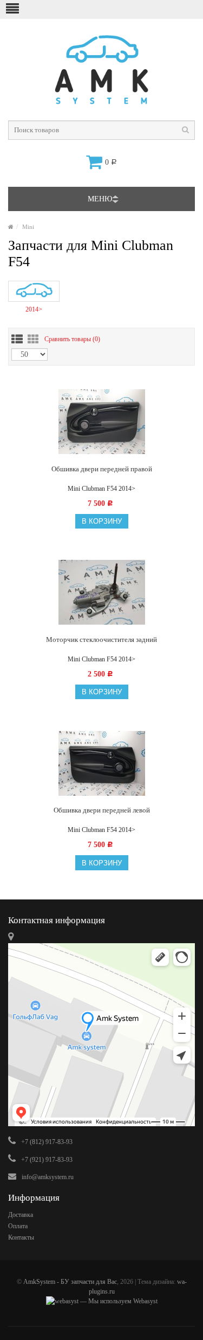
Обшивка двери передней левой (102, 810)
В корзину (102, 521)
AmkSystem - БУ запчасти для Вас (70, 1281)
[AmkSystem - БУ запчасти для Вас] (11, 227)
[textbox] (101, 130)
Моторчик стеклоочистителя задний (101, 639)
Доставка (20, 1215)
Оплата (18, 1226)
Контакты (21, 1237)
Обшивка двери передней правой (101, 469)
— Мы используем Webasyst (118, 1301)
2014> (33, 309)
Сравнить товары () (72, 338)
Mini (28, 227)
